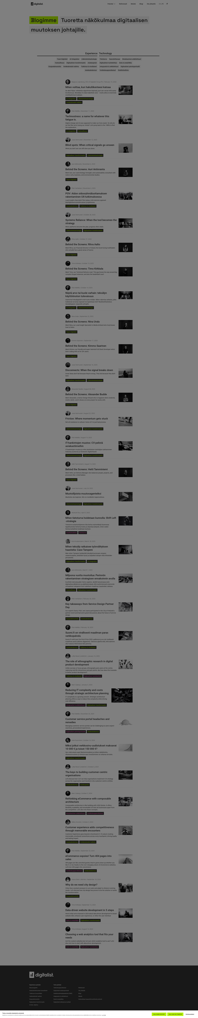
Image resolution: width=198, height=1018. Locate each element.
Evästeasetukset (190, 1014)
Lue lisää (104, 1015)
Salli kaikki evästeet (159, 1014)
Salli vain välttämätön (175, 1014)
